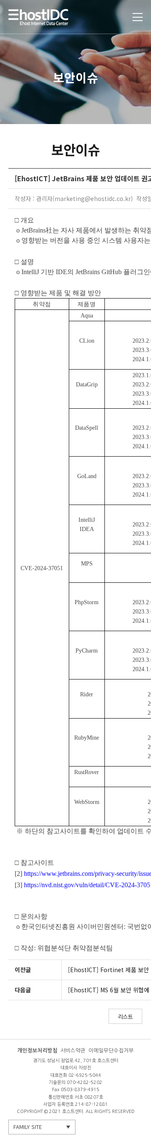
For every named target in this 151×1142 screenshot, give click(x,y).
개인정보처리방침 (37, 1050)
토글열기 (138, 17)
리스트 (125, 1016)
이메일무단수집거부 (111, 1050)
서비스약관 (73, 1050)
